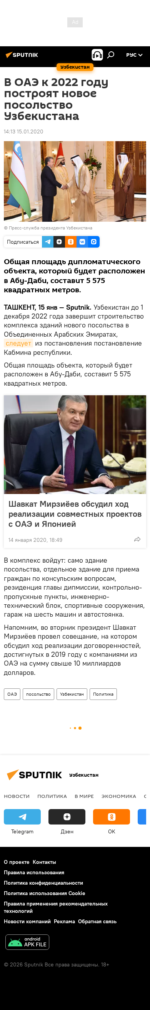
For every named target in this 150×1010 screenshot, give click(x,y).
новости (17, 795)
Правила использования (34, 872)
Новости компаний (27, 921)
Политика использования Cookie (44, 893)
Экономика (119, 795)
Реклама (64, 921)
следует (18, 343)
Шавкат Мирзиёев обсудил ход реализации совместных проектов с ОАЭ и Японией (75, 514)
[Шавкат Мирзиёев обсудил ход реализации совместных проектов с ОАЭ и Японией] (75, 444)
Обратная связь (97, 921)
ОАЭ (12, 694)
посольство (38, 694)
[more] (137, 539)
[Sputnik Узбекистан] (23, 57)
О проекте (17, 861)
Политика (103, 694)
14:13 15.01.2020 (23, 131)
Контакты (44, 861)
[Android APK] (27, 943)
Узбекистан (72, 694)
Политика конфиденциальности (43, 882)
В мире (84, 795)
